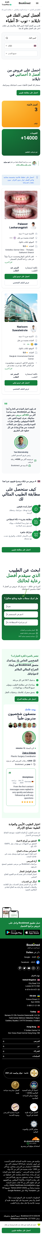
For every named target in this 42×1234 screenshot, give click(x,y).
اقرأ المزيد (8, 262)
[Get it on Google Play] (14, 932)
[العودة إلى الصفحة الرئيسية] (24, 3)
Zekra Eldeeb (29, 753)
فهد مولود (7, 162)
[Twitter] (24, 968)
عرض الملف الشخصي (21, 283)
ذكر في (37, 952)
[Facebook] (38, 968)
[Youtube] (29, 968)
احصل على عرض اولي (21, 276)
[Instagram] (33, 968)
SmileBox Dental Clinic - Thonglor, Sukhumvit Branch (19, 251)
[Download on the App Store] (32, 932)
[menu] (37, 3)
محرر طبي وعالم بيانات (23, 165)
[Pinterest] (20, 968)
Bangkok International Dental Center (21, 357)
